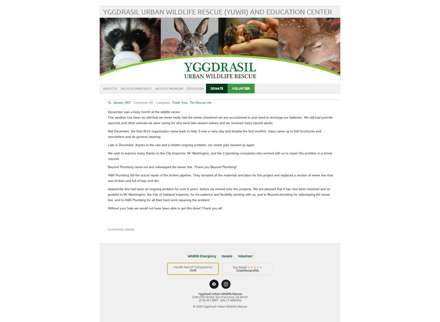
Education (195, 88)
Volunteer (241, 88)
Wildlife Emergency (136, 88)
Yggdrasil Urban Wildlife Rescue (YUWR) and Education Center (217, 12)
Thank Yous (180, 102)
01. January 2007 (119, 102)
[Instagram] (226, 284)
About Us (110, 88)
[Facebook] (214, 284)
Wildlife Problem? (169, 88)
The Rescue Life (200, 102)
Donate (217, 88)
